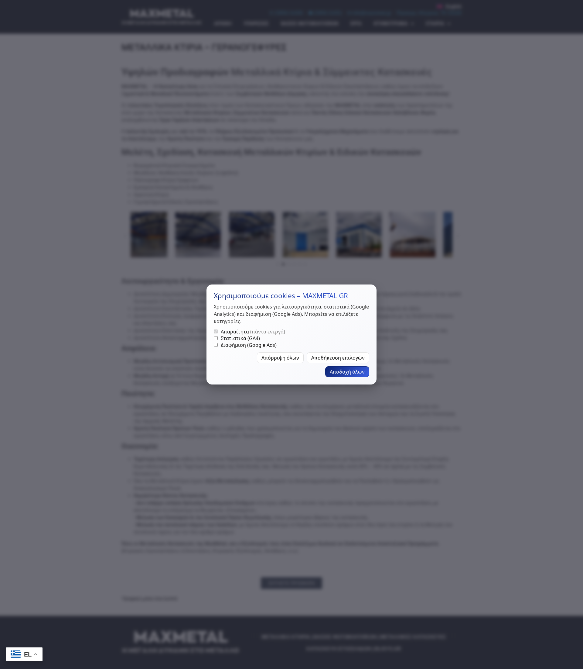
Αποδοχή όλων (347, 371)
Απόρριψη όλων (280, 357)
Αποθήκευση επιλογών (338, 357)
